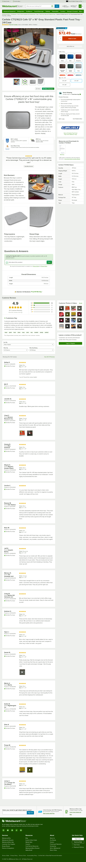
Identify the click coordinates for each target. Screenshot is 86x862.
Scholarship (53, 846)
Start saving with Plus (49, 813)
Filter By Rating (33, 347)
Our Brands (53, 840)
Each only (61, 30)
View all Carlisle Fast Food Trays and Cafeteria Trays (70, 133)
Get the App (17, 1)
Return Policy (53, 850)
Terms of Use (36, 266)
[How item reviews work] (21, 312)
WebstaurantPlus (6, 838)
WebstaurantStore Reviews (32, 848)
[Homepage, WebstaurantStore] (12, 6)
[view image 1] (22, 433)
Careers (52, 842)
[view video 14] (67, 326)
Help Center (6, 1)
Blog (27, 838)
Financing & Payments (55, 844)
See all (80, 303)
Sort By (5, 342)
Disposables (55, 11)
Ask (49, 262)
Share (39, 88)
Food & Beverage (39, 11)
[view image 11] (73, 320)
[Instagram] (3, 830)
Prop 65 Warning (36, 292)
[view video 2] (30, 433)
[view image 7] (73, 314)
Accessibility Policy (32, 855)
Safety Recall (29, 850)
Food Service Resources (32, 846)
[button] (16, 81)
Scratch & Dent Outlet (31, 840)
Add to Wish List (70, 46)
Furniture (62, 11)
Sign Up (30, 812)
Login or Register (70, 343)
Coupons (28, 844)
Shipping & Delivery (79, 847)
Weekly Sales (29, 842)
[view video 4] (79, 308)
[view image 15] (73, 326)
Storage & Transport (72, 11)
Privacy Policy (44, 266)
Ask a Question (49, 88)
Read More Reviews (29, 166)
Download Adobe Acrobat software (72, 159)
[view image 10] (67, 320)
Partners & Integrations (8, 848)
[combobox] (40, 6)
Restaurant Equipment (9, 11)
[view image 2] (67, 308)
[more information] (80, 94)
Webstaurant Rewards (7, 840)
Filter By (6, 347)
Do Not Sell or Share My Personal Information (50, 855)
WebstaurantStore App (8, 842)
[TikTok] (16, 830)
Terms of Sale (5, 855)
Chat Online (77, 844)
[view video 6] (67, 314)
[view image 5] (61, 314)
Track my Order (78, 842)
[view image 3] (73, 308)
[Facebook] (12, 830)
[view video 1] (61, 308)
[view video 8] (79, 314)
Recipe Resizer (6, 846)
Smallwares (29, 11)
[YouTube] (7, 830)
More (80, 11)
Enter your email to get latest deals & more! (17, 810)
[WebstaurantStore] (23, 821)
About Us (52, 838)
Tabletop (47, 11)
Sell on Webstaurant (55, 848)
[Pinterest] (21, 830)
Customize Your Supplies (8, 844)
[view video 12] (79, 320)
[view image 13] (61, 326)
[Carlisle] (70, 128)
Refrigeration (20, 11)
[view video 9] (61, 320)
